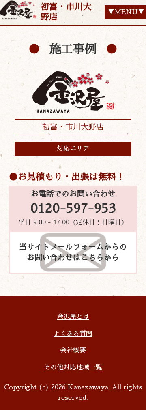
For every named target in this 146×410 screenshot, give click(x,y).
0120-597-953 (73, 208)
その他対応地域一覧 (73, 367)
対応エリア (73, 148)
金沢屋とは (73, 317)
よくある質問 (73, 334)
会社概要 (73, 350)
